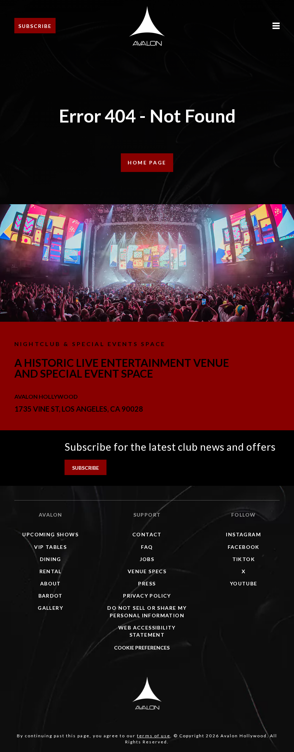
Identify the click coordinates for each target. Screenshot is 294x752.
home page (147, 162)
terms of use (153, 735)
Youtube (243, 583)
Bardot (50, 596)
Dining (50, 559)
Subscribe (35, 26)
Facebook (244, 547)
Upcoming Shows (50, 534)
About (50, 583)
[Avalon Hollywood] (147, 693)
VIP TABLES (50, 547)
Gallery (50, 608)
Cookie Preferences (142, 648)
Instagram (243, 534)
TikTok (243, 559)
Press (147, 583)
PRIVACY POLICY (147, 596)
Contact (147, 534)
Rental (50, 571)
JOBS (147, 559)
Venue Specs (147, 571)
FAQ (147, 547)
